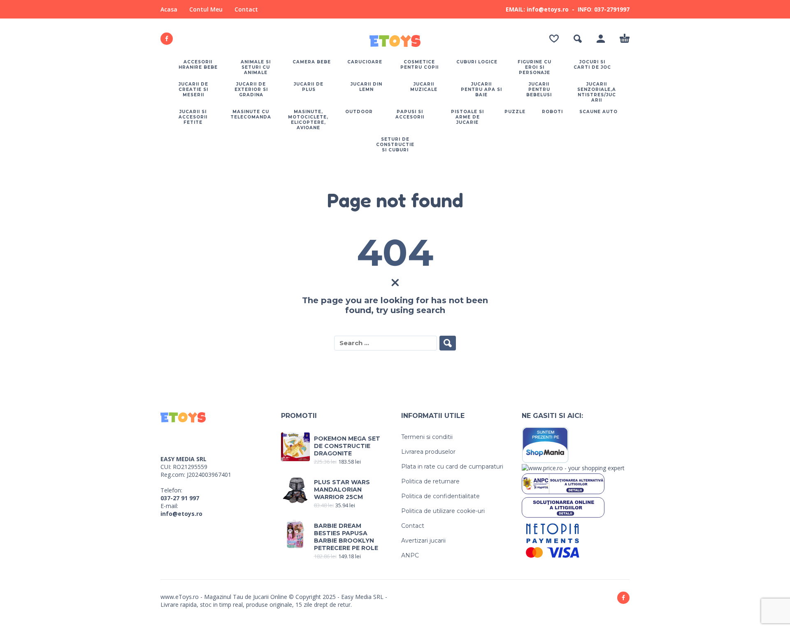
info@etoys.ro (181, 514)
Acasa (168, 9)
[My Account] (601, 39)
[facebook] (166, 38)
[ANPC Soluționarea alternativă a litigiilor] (563, 483)
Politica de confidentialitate (440, 496)
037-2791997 (612, 9)
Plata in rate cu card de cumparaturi (452, 466)
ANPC (410, 555)
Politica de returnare (430, 481)
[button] (578, 39)
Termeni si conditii (427, 437)
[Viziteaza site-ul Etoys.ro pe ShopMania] (545, 444)
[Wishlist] (554, 39)
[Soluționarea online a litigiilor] (563, 507)
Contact (246, 9)
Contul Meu (206, 9)
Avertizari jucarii (423, 540)
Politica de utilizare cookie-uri (443, 511)
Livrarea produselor (428, 451)
